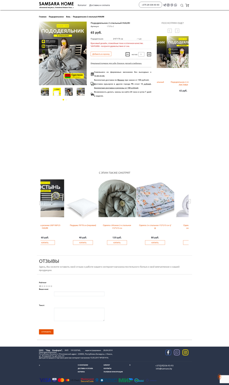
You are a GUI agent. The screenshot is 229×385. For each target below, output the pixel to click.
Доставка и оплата (99, 5)
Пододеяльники (56, 16)
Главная (42, 16)
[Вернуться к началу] (219, 375)
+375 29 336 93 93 (150, 4)
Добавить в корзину (101, 54)
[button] (63, 99)
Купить (57, 242)
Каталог (82, 5)
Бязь (68, 16)
